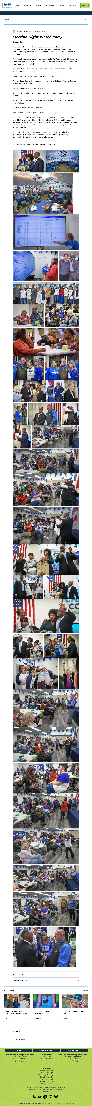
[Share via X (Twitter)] (18, 974)
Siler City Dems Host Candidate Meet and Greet (16, 1012)
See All (85, 990)
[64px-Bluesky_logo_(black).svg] (56, 1097)
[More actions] (78, 31)
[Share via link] (26, 974)
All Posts (6, 19)
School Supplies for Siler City (74, 1012)
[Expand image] (29, 161)
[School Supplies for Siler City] (75, 1001)
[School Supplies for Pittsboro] (46, 1001)
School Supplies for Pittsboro (43, 1012)
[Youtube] (40, 1097)
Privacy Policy (53, 1103)
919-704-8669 (19, 1061)
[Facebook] (45, 1097)
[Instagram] (51, 1097)
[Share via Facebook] (13, 974)
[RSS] (34, 1097)
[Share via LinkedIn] (22, 974)
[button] (18, 5)
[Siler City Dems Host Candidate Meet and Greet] (17, 1001)
